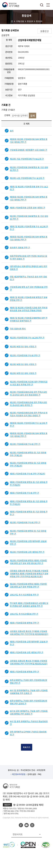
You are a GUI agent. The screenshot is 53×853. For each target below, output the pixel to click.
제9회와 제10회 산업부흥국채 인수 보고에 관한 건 (28, 424)
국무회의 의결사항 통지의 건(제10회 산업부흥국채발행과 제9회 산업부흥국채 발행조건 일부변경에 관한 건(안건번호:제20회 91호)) (29, 573)
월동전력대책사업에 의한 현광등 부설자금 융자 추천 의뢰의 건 (28, 257)
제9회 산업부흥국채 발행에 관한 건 (24, 622)
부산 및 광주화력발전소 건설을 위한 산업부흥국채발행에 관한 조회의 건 (29, 692)
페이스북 (21, 825)
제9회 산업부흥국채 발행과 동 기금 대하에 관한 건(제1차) (28, 503)
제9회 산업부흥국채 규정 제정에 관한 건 (26, 652)
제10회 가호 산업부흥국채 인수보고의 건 (27, 158)
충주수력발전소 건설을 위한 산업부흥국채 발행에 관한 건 (28, 681)
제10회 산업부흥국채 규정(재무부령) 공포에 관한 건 (28, 542)
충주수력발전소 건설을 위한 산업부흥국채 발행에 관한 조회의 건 (28, 702)
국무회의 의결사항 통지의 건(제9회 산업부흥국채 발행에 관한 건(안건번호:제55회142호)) (28, 662)
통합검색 (42, 5)
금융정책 (5, 35)
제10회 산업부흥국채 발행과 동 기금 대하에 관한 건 (28, 532)
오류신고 (44, 31)
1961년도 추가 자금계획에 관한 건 (24, 594)
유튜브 (26, 825)
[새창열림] (9, 843)
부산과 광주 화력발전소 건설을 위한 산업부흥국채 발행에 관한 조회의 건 (29, 712)
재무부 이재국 (24, 46)
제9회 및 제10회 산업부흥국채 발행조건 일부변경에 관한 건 (28, 298)
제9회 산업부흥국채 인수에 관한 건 (24, 492)
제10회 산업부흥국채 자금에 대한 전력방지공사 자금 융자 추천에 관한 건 (28, 383)
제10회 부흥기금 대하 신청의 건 (23, 346)
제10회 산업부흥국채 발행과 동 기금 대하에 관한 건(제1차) (28, 454)
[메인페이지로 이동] (10, 5)
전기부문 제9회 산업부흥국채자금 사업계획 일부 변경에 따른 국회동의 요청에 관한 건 (29, 604)
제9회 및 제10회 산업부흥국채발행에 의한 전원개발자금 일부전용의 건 (28, 319)
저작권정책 (41, 770)
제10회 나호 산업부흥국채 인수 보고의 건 (27, 178)
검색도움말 (31, 774)
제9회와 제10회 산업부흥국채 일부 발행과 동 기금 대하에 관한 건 (28, 140)
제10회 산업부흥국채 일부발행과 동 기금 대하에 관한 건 (29, 169)
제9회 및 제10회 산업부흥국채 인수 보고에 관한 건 (29, 228)
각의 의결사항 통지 (18, 328)
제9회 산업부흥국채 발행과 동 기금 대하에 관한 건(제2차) (28, 483)
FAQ (39, 774)
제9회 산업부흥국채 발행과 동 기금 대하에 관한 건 (28, 513)
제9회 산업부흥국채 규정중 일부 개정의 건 (27, 207)
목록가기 (26, 747)
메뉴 (48, 5)
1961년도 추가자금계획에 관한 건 (24, 613)
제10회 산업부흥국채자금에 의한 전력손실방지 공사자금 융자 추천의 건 (28, 404)
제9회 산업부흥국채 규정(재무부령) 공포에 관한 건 (29, 643)
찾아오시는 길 (13, 770)
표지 (12, 130)
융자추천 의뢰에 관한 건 (20, 247)
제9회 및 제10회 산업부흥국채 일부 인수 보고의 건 (29, 188)
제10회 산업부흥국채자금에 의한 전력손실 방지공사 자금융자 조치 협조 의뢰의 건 (28, 414)
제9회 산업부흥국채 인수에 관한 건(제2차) (27, 473)
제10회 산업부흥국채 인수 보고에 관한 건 (27, 337)
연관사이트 (18, 834)
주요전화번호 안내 (28, 770)
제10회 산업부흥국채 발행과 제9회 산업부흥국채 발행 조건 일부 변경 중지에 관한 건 (28, 562)
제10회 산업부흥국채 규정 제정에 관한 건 (27, 552)
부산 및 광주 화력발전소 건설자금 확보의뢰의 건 (29, 723)
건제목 (7, 115)
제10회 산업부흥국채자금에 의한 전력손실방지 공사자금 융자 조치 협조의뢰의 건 (28, 393)
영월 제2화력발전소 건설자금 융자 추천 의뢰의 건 (28, 278)
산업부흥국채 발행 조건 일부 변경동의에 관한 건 (29, 288)
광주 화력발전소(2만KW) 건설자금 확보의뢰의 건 (28, 733)
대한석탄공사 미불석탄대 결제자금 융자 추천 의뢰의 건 (28, 268)
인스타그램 (32, 825)
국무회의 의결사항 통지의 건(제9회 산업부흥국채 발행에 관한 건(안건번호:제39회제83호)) (29, 633)
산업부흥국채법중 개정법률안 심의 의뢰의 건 (28, 149)
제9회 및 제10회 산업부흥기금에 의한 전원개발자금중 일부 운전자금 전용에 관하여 (28, 309)
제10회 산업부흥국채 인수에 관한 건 (25, 355)
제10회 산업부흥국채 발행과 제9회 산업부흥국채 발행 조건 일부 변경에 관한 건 (28, 585)
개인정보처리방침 (18, 774)
